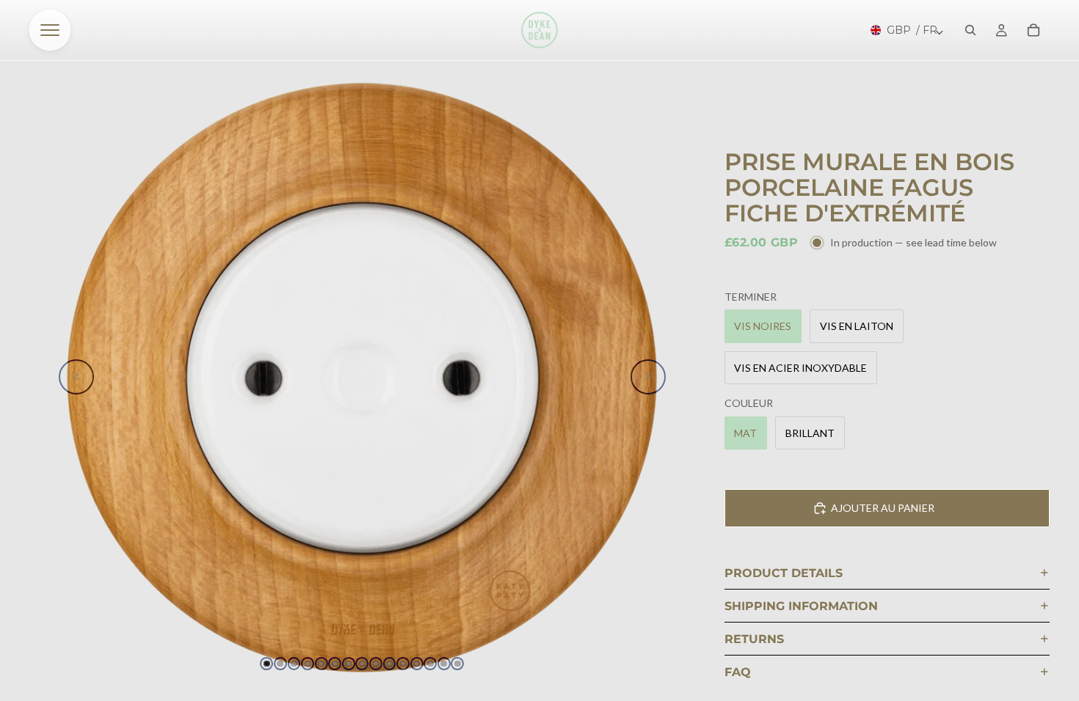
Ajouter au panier (882, 508)
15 (457, 663)
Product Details (783, 573)
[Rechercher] (970, 30)
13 (430, 663)
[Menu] (49, 30)
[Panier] (1033, 30)
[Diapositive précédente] (76, 376)
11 (403, 663)
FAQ (737, 672)
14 (444, 663)
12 (417, 663)
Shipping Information (801, 606)
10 (389, 663)
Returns (754, 639)
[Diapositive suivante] (648, 376)
